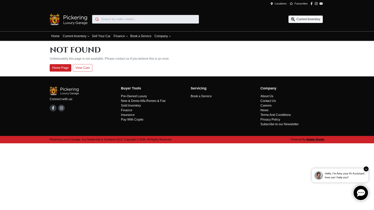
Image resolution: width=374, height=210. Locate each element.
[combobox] (145, 19)
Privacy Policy (270, 119)
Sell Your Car (101, 36)
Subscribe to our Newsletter (279, 124)
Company (161, 36)
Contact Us (268, 100)
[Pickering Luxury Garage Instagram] (317, 3)
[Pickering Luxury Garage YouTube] (321, 3)
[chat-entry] (361, 193)
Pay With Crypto (132, 119)
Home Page (60, 67)
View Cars (82, 67)
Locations (281, 3)
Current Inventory (74, 36)
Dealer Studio (315, 139)
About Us (266, 96)
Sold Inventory (131, 105)
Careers (266, 105)
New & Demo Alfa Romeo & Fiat (143, 100)
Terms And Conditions (275, 114)
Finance (119, 36)
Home (55, 36)
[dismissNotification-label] (366, 168)
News (264, 110)
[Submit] (96, 19)
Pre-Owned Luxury (134, 96)
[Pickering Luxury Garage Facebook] (312, 3)
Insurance (128, 114)
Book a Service (140, 36)
